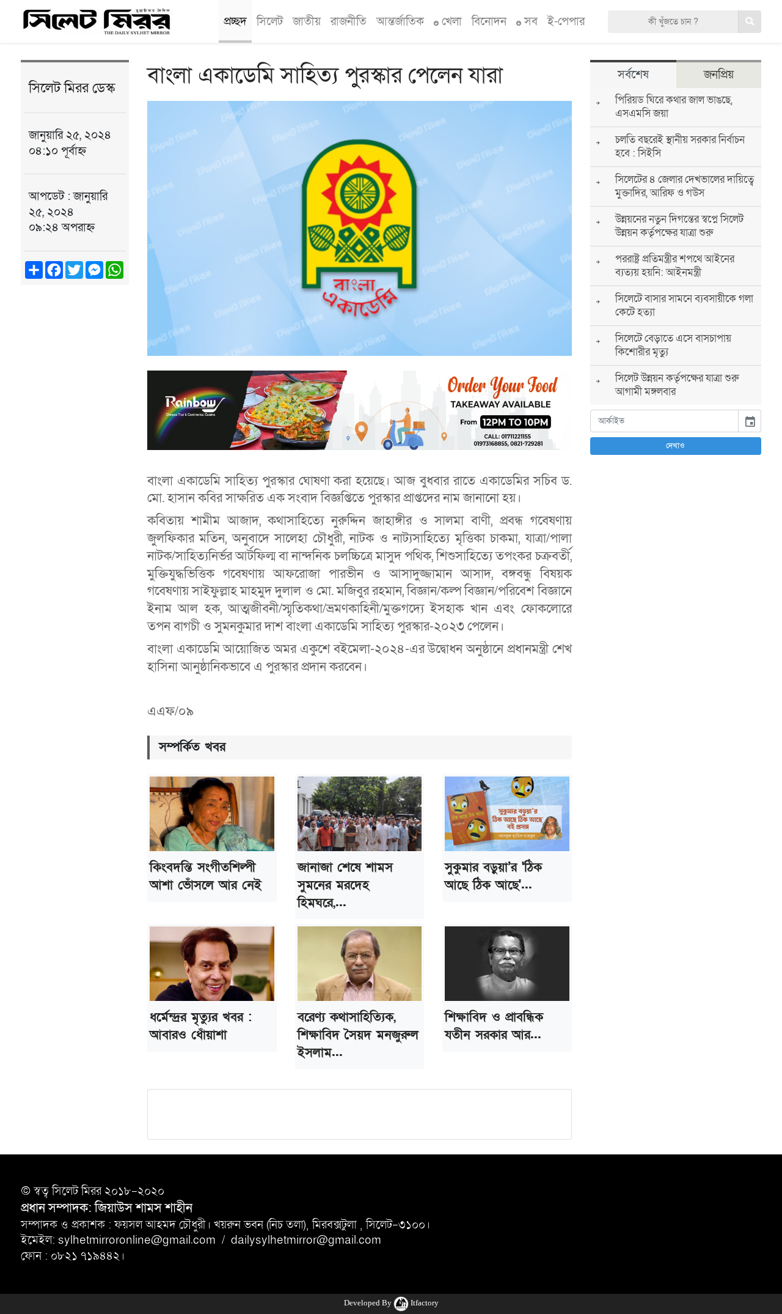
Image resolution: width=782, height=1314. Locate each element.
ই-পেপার (566, 21)
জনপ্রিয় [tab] (719, 74)
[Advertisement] (75, 484)
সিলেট (270, 21)
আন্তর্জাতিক (400, 21)
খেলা (450, 21)
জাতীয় (307, 21)
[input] (664, 421)
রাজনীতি (349, 21)
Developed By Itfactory (391, 1302)
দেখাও (675, 446)
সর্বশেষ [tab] (633, 74)
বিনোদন (489, 21)
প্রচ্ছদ (235, 21)
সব (529, 21)
